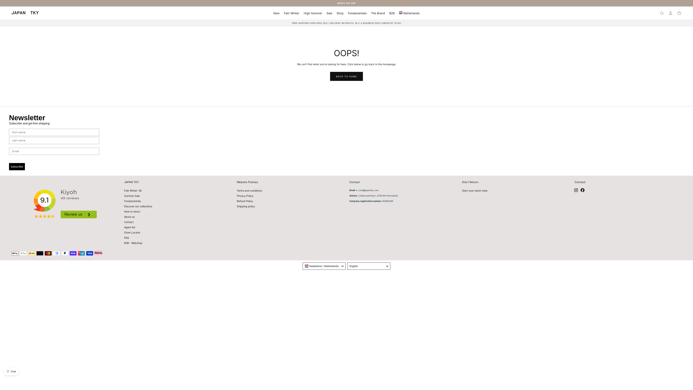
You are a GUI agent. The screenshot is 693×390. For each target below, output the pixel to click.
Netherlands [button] (411, 13)
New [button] (276, 13)
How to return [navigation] (132, 211)
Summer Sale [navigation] (132, 195)
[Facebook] (582, 190)
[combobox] (324, 266)
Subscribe (17, 166)
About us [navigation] (129, 216)
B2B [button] (392, 13)
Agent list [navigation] (129, 227)
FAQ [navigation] (126, 237)
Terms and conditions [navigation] (249, 190)
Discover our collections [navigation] (138, 206)
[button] (409, 14)
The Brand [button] (378, 13)
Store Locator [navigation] (132, 232)
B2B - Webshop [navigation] (133, 242)
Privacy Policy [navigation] (245, 195)
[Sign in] (670, 13)
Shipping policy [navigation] (246, 206)
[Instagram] (576, 190)
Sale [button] (329, 13)
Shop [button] (340, 13)
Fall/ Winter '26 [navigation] (133, 190)
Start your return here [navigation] (474, 190)
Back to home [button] (346, 76)
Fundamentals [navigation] (132, 201)
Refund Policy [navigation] (245, 201)
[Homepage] (25, 13)
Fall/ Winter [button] (291, 13)
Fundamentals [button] (357, 13)
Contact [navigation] (129, 222)
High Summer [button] (313, 13)
